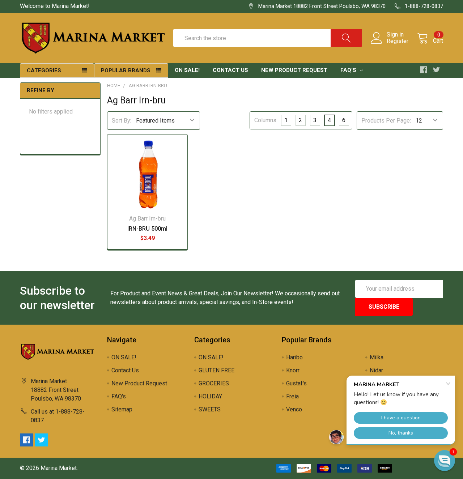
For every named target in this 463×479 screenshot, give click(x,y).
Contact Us (230, 70)
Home (113, 85)
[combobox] (267, 38)
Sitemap (121, 409)
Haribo (294, 357)
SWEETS (210, 409)
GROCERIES (214, 383)
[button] (444, 460)
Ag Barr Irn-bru (148, 85)
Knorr (293, 370)
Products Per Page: (386, 120)
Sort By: (121, 120)
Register (397, 41)
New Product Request (294, 70)
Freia (292, 396)
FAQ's (349, 70)
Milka (376, 357)
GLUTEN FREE (216, 370)
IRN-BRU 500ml (147, 228)
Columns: (265, 120)
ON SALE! (187, 70)
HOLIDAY (210, 396)
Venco (294, 409)
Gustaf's (296, 383)
